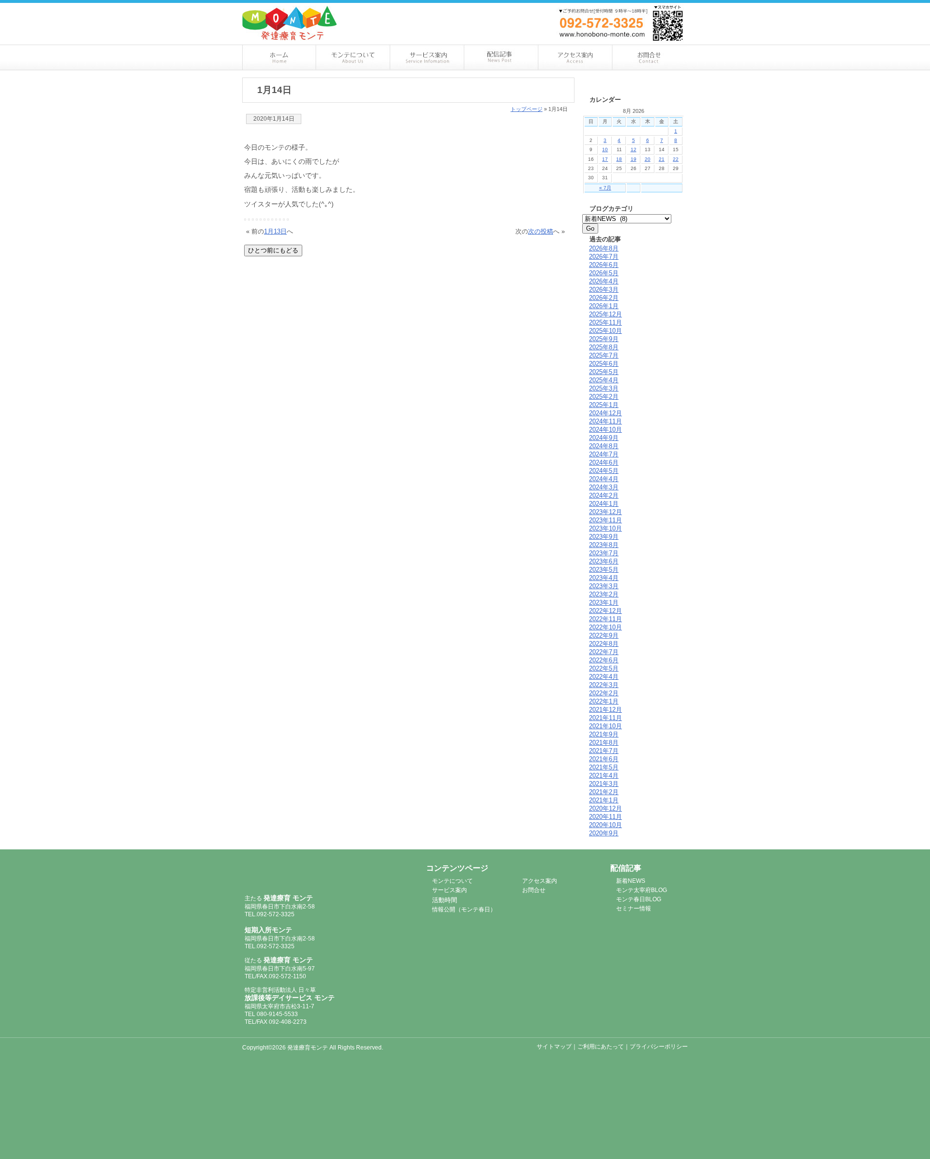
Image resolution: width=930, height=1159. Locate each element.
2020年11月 (605, 816)
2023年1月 (604, 602)
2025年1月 (604, 404)
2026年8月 (604, 248)
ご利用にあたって (600, 1046)
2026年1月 (604, 306)
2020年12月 (605, 808)
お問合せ (651, 57)
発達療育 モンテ (296, 873)
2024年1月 (604, 503)
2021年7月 (604, 750)
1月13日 (275, 231)
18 (619, 159)
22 (676, 159)
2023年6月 (604, 561)
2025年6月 (604, 363)
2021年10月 (605, 726)
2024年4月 (604, 479)
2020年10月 (605, 825)
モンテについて (353, 57)
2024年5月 (604, 470)
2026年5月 (604, 273)
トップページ (526, 109)
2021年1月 (604, 800)
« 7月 (605, 187)
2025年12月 (605, 314)
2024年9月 (604, 437)
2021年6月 (604, 759)
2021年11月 (605, 717)
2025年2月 (604, 396)
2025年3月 (604, 388)
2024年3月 (604, 487)
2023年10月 (605, 528)
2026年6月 (604, 264)
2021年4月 (604, 775)
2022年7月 (604, 652)
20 (648, 159)
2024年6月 (604, 462)
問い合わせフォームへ (639, 8)
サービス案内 (427, 57)
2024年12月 (605, 413)
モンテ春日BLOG (638, 899)
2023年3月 (604, 586)
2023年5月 (604, 569)
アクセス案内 (576, 57)
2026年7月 (604, 256)
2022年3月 (604, 685)
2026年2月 (604, 297)
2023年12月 (605, 512)
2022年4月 (604, 676)
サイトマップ (554, 1046)
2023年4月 (604, 577)
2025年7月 (604, 355)
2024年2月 (604, 495)
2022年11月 (605, 619)
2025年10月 (605, 330)
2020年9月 (604, 833)
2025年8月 (604, 347)
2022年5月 (604, 668)
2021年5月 (604, 767)
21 (662, 159)
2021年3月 (604, 783)
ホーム (279, 57)
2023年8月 (604, 544)
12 (633, 149)
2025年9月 (604, 339)
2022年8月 (604, 643)
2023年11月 (605, 520)
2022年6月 (604, 660)
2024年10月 (605, 429)
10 (605, 149)
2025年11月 (605, 322)
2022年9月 (604, 635)
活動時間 (444, 900)
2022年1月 (604, 701)
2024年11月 (605, 421)
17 (605, 159)
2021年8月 (604, 742)
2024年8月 (604, 446)
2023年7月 (604, 553)
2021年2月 (604, 792)
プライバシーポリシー (659, 1046)
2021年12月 (605, 709)
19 (633, 159)
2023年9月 (604, 536)
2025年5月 (604, 372)
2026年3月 (604, 289)
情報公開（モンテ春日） (464, 909)
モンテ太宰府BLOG (641, 890)
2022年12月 (605, 610)
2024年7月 (604, 454)
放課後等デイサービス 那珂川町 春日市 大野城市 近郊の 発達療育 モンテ (289, 23)
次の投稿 (540, 231)
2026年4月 (604, 281)
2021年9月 (604, 734)
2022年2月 (604, 693)
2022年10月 (605, 627)
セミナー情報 (633, 908)
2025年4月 (604, 380)
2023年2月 (604, 594)
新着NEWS (630, 880)
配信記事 (502, 57)
